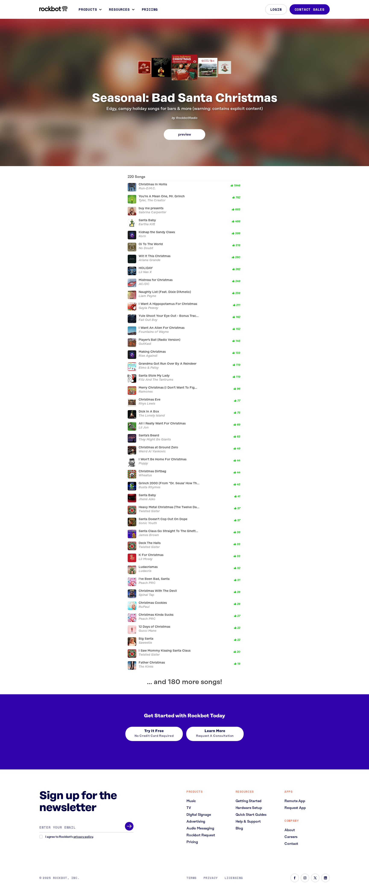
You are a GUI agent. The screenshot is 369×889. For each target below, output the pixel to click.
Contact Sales (310, 9)
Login (276, 9)
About (289, 830)
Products (88, 9)
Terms (191, 878)
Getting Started (249, 801)
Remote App (294, 801)
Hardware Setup (249, 808)
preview (184, 134)
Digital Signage (198, 815)
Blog (239, 828)
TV (188, 808)
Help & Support (248, 821)
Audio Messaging (200, 828)
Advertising (195, 821)
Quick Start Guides (251, 815)
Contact (291, 844)
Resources (119, 9)
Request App (295, 808)
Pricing (150, 9)
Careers (290, 837)
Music (191, 801)
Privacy (211, 878)
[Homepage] (53, 8)
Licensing (234, 878)
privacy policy (83, 837)
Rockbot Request (200, 835)
